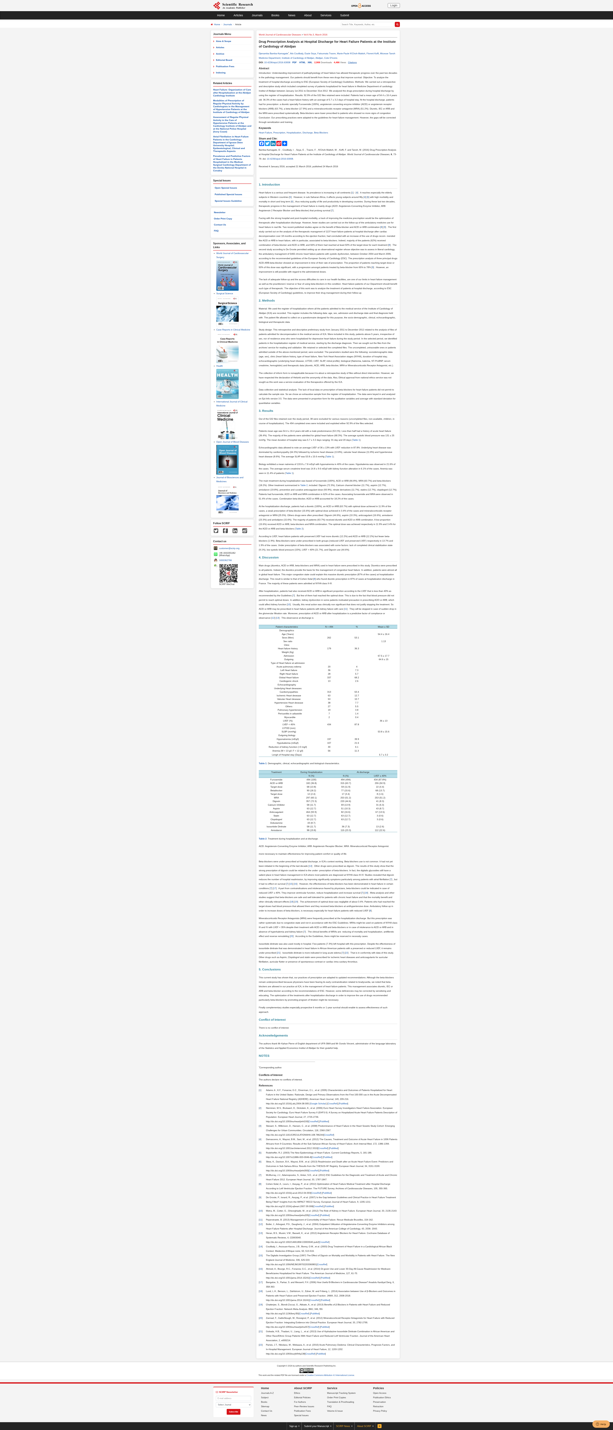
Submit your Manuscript (316, 1426)
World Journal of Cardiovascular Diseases (280, 34)
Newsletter (219, 212)
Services (325, 15)
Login (393, 5)
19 (296, 901)
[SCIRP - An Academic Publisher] (233, 5)
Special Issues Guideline (228, 201)
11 (345, 609)
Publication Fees (225, 66)
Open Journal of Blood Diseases (232, 442)
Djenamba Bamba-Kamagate (273, 53)
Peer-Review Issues (304, 1406)
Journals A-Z (267, 1393)
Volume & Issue (335, 1411)
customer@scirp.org (229, 548)
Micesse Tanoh (387, 53)
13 (277, 618)
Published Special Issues (228, 194)
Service (332, 1388)
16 (295, 884)
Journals (257, 15)
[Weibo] (244, 530)
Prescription (279, 132)
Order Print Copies (336, 1397)
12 (273, 618)
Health (219, 366)
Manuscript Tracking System (341, 1393)
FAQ (216, 230)
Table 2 (304, 485)
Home (221, 15)
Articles (238, 15)
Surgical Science (224, 293)
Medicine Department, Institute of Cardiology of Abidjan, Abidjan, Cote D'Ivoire (298, 58)
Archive (220, 53)
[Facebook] (225, 530)
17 (274, 888)
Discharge (308, 132)
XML (310, 62)
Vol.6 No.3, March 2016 (315, 34)
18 (366, 892)
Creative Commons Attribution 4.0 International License (330, 1375)
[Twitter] (216, 530)
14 (310, 866)
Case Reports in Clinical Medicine (233, 329)
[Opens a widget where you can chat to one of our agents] (601, 1424)
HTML (302, 62)
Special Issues (301, 1415)
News (291, 15)
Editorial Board (224, 60)
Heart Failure (265, 132)
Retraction (378, 1406)
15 (291, 884)
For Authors (300, 1402)
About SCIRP (303, 1388)
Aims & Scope (223, 41)
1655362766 (225, 560)
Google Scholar (318, 1103)
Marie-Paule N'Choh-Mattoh (351, 53)
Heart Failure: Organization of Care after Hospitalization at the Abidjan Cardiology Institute (232, 92)
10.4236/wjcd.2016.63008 (277, 62)
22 (346, 952)
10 (289, 604)
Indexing (221, 72)
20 (291, 936)
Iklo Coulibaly (296, 53)
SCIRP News (343, 1426)
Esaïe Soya (310, 53)
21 (278, 952)
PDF (294, 62)
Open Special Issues (226, 188)
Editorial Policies (302, 1397)
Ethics (297, 1393)
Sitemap (265, 1406)
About (308, 15)
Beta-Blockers (321, 132)
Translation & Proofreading (340, 1402)
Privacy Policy (380, 1411)
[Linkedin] (235, 530)
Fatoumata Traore (326, 53)
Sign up (293, 1426)
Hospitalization (294, 132)
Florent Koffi (373, 53)
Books (275, 15)
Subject (265, 1397)
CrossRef (332, 1103)
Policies (378, 1388)
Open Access (379, 1393)
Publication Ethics (382, 1397)
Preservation (379, 1402)
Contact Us (220, 224)
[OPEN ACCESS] (361, 5)
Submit (344, 15)
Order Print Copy (223, 218)
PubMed (343, 1103)
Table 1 (356, 440)
